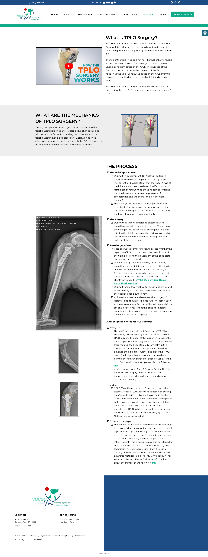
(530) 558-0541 (38, 2)
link (116, 365)
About (66, 14)
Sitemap (69, 536)
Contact (163, 14)
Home (54, 14)
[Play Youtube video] (68, 66)
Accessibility (80, 536)
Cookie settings (104, 553)
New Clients (84, 14)
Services (146, 14)
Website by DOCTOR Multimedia (28, 540)
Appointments (182, 14)
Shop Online (130, 14)
